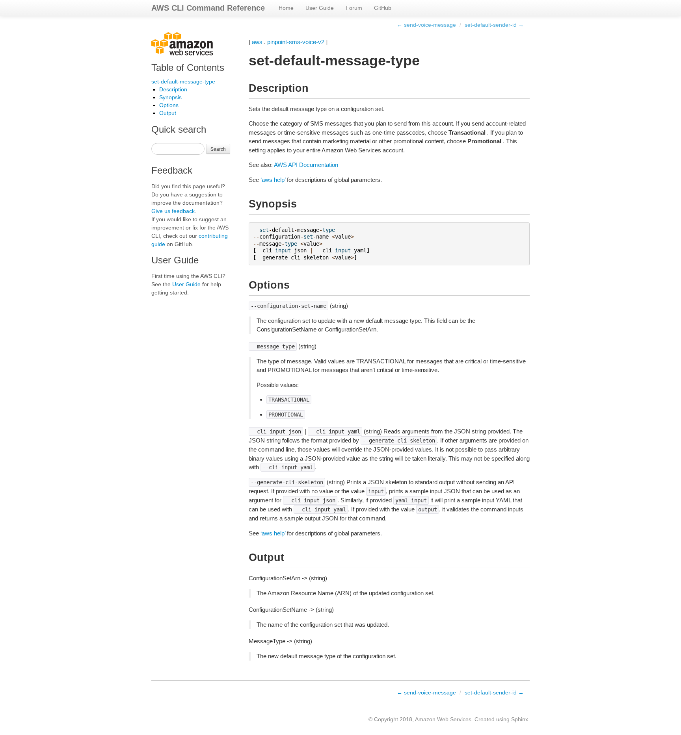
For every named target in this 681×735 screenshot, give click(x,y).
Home (286, 8)
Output (167, 113)
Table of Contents (187, 67)
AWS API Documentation (306, 164)
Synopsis (170, 97)
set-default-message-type (183, 81)
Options (169, 105)
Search (218, 148)
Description (173, 89)
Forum (354, 8)
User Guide (319, 8)
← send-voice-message (426, 25)
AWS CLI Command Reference (208, 8)
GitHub (382, 8)
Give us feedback (173, 211)
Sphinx (519, 719)
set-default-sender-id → (494, 25)
